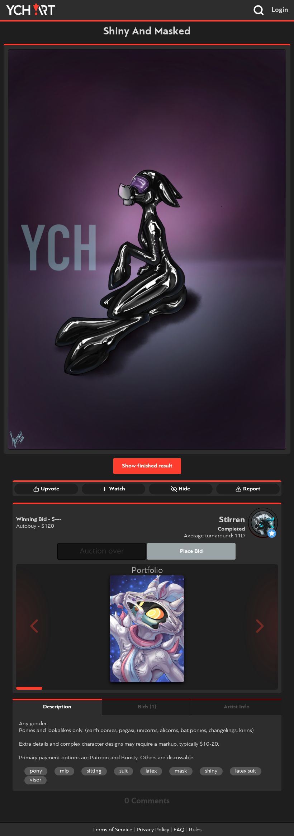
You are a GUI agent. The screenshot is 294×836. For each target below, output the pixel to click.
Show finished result (147, 466)
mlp (64, 771)
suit (123, 771)
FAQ (179, 830)
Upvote (50, 489)
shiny (211, 771)
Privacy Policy (153, 830)
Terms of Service (112, 830)
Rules (195, 830)
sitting (94, 771)
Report (251, 489)
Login (279, 10)
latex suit (245, 771)
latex (151, 771)
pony (36, 771)
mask (181, 771)
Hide (184, 489)
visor (35, 780)
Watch (117, 489)
